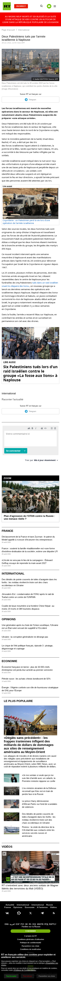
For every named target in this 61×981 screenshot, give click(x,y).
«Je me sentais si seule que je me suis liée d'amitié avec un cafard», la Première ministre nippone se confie (38, 778)
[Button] (49, 6)
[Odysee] (19, 913)
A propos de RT (30, 936)
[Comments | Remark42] (30, 444)
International (9, 393)
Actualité (10, 905)
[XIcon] (30, 913)
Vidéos (7, 846)
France (7, 530)
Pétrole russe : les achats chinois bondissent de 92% (26, 678)
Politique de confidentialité (30, 943)
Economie (9, 661)
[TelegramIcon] (42, 913)
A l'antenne (42, 907)
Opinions (9, 619)
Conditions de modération (30, 949)
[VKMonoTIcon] (7, 913)
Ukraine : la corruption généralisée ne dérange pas (25, 637)
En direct (21, 6)
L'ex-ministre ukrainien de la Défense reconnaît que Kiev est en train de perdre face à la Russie (39, 791)
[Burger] (54, 6)
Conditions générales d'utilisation (30, 939)
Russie (49, 905)
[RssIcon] (53, 913)
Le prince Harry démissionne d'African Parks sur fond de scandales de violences (39, 804)
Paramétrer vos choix (30, 946)
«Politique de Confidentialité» (24, 970)
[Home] (7, 6)
